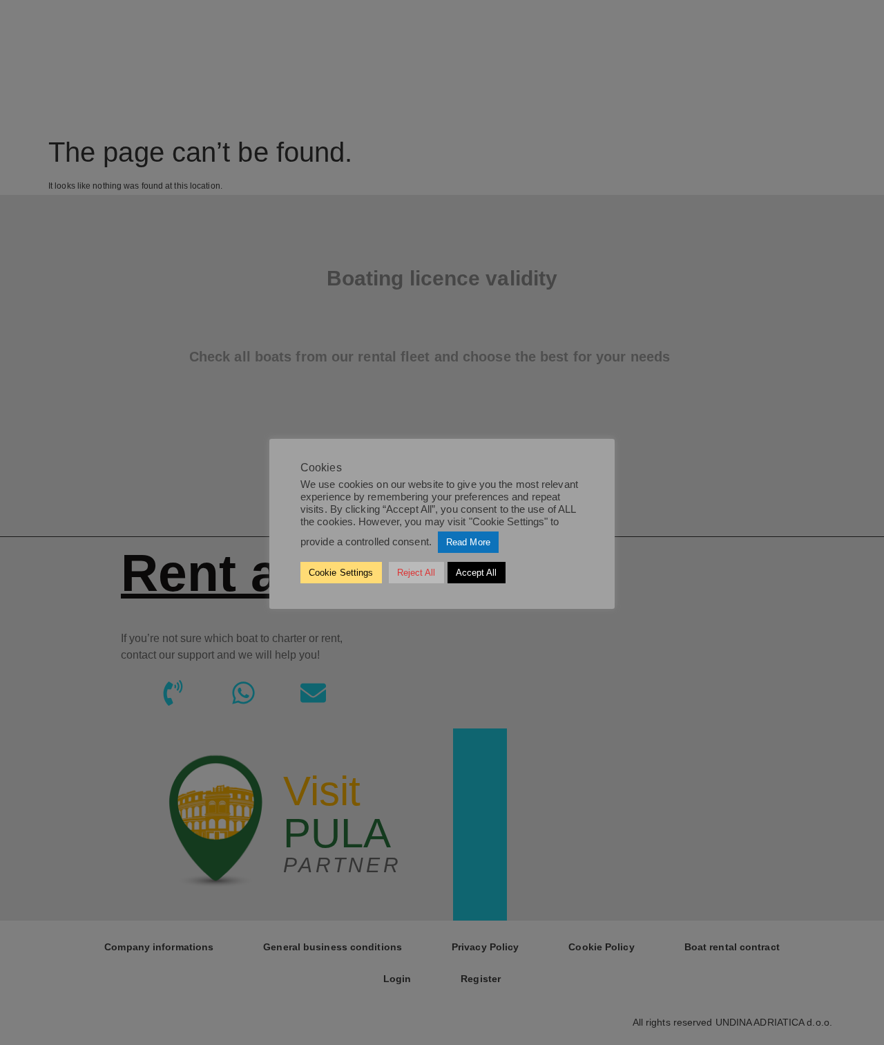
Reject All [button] (416, 572)
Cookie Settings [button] (341, 572)
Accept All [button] (476, 572)
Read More (468, 542)
